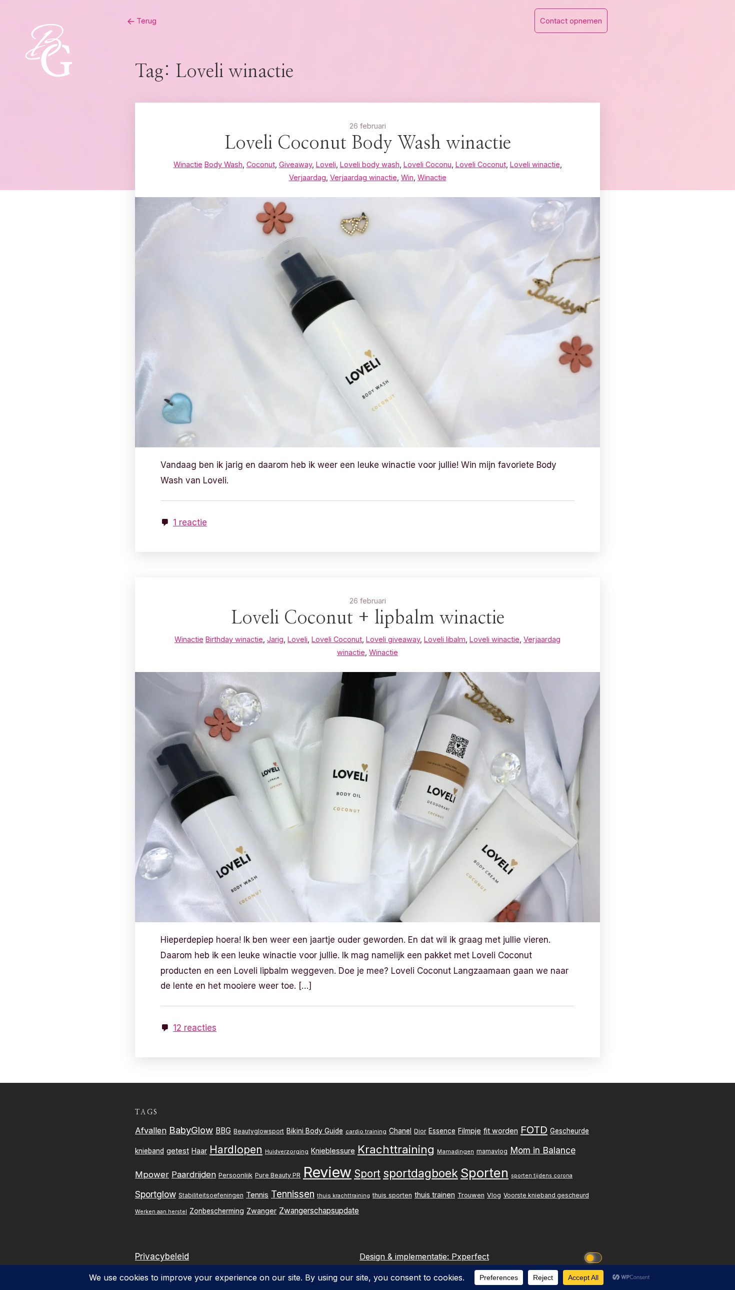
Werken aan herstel (161, 1211)
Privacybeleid (162, 1256)
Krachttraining (396, 1149)
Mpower (152, 1174)
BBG (223, 1130)
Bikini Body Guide (314, 1131)
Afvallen (150, 1130)
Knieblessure (333, 1150)
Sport (367, 1173)
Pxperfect (470, 1256)
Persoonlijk (235, 1175)
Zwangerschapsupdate (319, 1210)
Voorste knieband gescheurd (546, 1195)
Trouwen (471, 1195)
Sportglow (155, 1194)
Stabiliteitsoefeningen (211, 1195)
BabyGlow (191, 1129)
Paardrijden (194, 1174)
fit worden (501, 1130)
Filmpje (469, 1130)
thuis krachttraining (343, 1195)
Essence (442, 1131)
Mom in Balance (543, 1150)
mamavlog (492, 1151)
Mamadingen (455, 1151)
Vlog (494, 1195)
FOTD (534, 1129)
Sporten (484, 1172)
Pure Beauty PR (277, 1175)
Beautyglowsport (259, 1131)
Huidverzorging (286, 1151)
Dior (420, 1131)
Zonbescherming (217, 1211)
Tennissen (292, 1194)
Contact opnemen (571, 21)
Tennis (257, 1194)
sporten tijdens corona (541, 1175)
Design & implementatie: (406, 1256)
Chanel (400, 1131)
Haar (199, 1151)
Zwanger (261, 1210)
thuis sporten (392, 1195)
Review (327, 1172)
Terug (145, 21)
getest (177, 1150)
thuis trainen (434, 1194)
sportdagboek (420, 1173)
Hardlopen (236, 1149)
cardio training (366, 1131)
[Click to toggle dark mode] (595, 1256)
